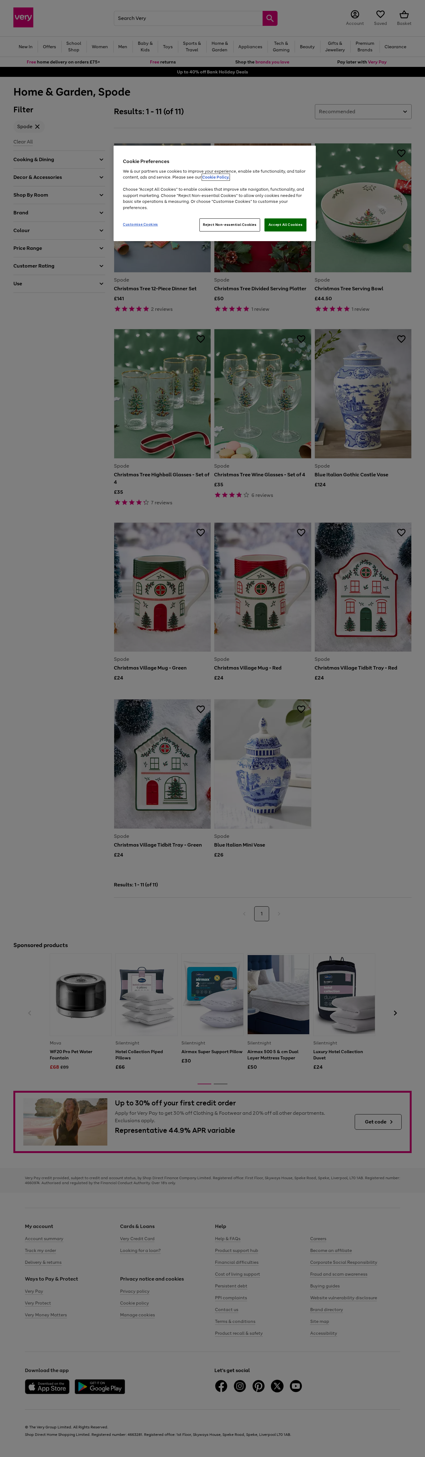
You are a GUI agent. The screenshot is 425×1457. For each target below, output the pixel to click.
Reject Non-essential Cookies (230, 224)
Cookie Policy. (215, 177)
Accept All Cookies (285, 224)
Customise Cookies (140, 224)
